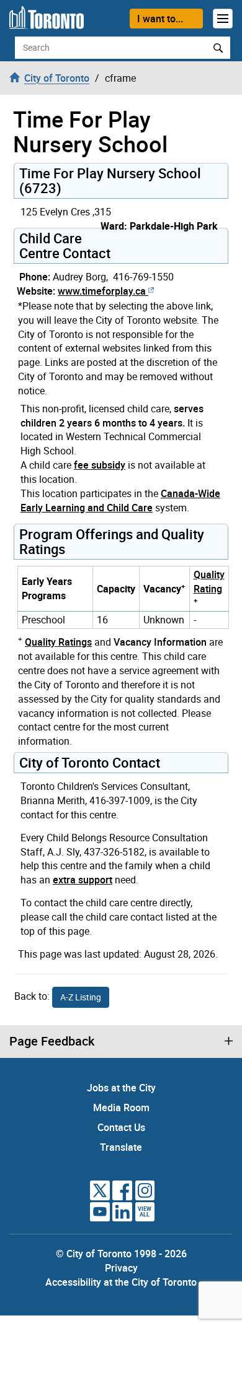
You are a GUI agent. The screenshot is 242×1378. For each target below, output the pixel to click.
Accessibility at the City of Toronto (121, 1282)
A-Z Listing (80, 997)
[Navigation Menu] (223, 18)
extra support (82, 879)
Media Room (121, 1107)
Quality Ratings (58, 642)
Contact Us (121, 1127)
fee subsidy (99, 465)
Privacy (121, 1268)
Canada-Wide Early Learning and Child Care (120, 500)
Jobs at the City (121, 1087)
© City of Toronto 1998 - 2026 (121, 1253)
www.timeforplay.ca (102, 291)
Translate (121, 1147)
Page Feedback (51, 1041)
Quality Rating (209, 582)
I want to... (160, 18)
